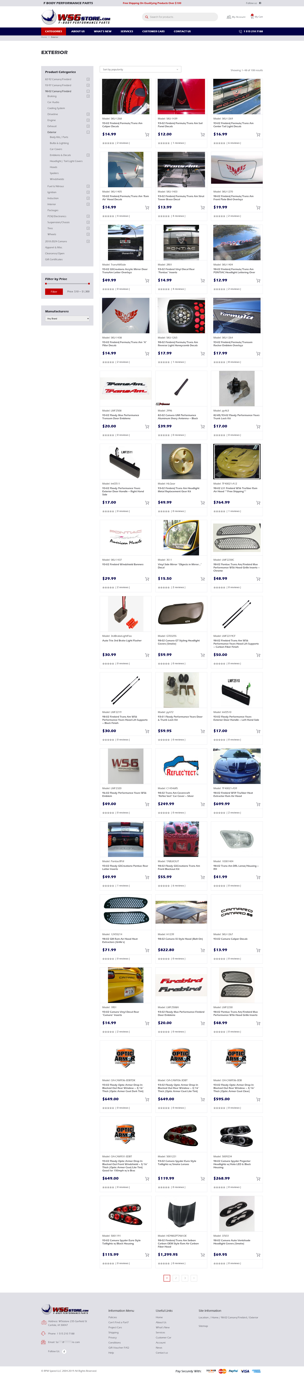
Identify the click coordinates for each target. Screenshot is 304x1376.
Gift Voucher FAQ (118, 1347)
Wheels (52, 234)
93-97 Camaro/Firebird (58, 85)
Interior (52, 204)
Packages (53, 210)
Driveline (53, 114)
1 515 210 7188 (253, 31)
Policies (112, 1317)
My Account (238, 17)
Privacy (112, 1337)
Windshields (57, 179)
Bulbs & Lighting (59, 143)
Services (160, 1332)
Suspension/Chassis (59, 222)
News (159, 1347)
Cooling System (56, 108)
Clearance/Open (54, 253)
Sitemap (203, 1326)
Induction (53, 198)
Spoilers (54, 173)
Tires (50, 228)
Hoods (53, 167)
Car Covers (56, 149)
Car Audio (53, 102)
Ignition (52, 192)
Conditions (114, 1342)
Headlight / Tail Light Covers (66, 161)
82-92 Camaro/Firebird (58, 79)
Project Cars (115, 1327)
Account (160, 1342)
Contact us (162, 1352)
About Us (161, 1322)
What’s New (163, 1327)
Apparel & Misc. (54, 247)
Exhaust (52, 126)
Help (111, 1352)
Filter (54, 291)
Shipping (113, 1332)
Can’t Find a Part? (118, 1322)
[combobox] (140, 69)
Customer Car (163, 1337)
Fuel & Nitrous (56, 186)
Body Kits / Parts (59, 137)
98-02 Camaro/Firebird (58, 91)
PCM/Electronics (57, 216)
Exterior (52, 132)
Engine (52, 120)
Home (44, 37)
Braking (52, 96)
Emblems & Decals (60, 155)
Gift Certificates (54, 259)
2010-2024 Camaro (56, 241)
